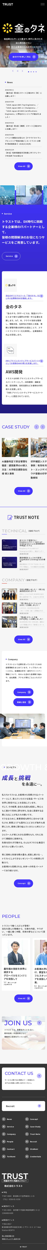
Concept (22, 883)
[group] (24, 458)
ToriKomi (11, 1156)
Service (9, 256)
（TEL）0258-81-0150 (11, 1199)
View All (21, 166)
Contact (11, 1149)
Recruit (10, 1106)
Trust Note (35, 1134)
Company (21, 692)
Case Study (35, 1126)
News (9, 1119)
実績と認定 (21, 702)
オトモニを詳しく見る (22, 56)
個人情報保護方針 (8, 1236)
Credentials (35, 1156)
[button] (42, 4)
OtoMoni (34, 1149)
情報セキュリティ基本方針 (11, 1239)
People (10, 1141)
